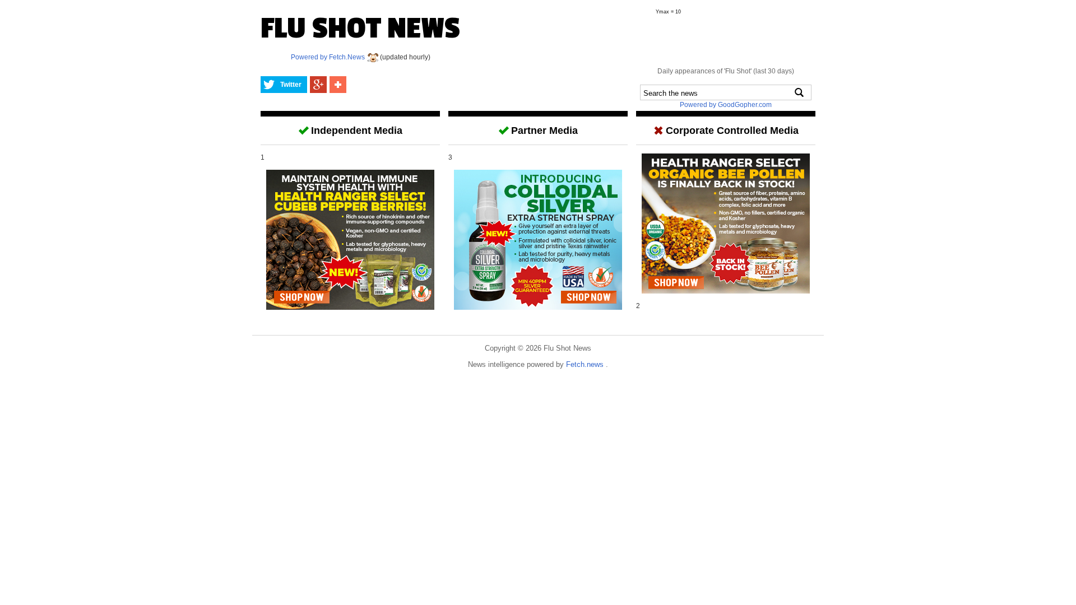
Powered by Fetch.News (329, 57)
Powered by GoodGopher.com (726, 105)
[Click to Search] (799, 92)
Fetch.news (586, 364)
